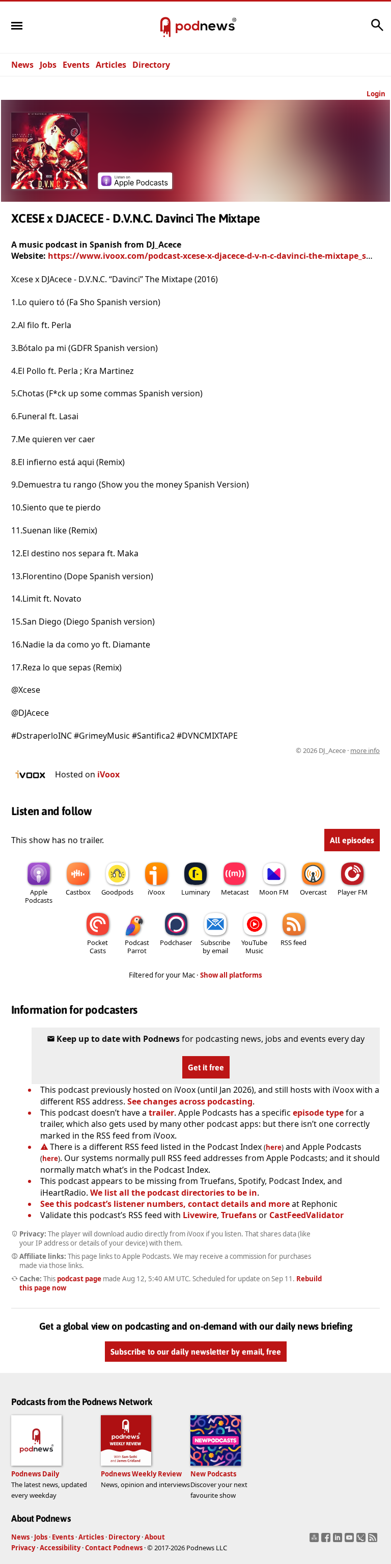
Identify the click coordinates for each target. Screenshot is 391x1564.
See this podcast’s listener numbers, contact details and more (165, 1203)
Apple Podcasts (38, 896)
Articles (111, 64)
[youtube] (350, 1540)
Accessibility (60, 1547)
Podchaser (176, 942)
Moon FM (274, 892)
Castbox (78, 892)
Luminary (195, 892)
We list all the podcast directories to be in (173, 1192)
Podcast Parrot (137, 946)
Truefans (239, 1215)
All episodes (352, 840)
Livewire (200, 1215)
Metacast (235, 892)
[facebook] (327, 1540)
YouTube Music (254, 946)
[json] (362, 1540)
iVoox (108, 774)
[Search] (377, 30)
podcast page (79, 1278)
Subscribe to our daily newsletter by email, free (195, 1351)
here (274, 1147)
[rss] (374, 1540)
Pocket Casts (97, 946)
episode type (318, 1112)
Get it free (206, 1067)
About (155, 1537)
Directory (151, 64)
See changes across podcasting (190, 1101)
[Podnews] (165, 27)
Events (76, 64)
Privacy (23, 1547)
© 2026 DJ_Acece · (338, 750)
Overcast (313, 892)
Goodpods (117, 892)
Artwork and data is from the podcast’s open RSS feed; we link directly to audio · (219, 750)
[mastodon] (315, 1540)
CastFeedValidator (306, 1215)
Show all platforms (231, 975)
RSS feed (293, 942)
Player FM (353, 892)
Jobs (48, 64)
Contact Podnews (114, 1547)
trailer (161, 1112)
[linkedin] (339, 1540)
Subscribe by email (215, 946)
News (22, 64)
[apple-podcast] (135, 186)
